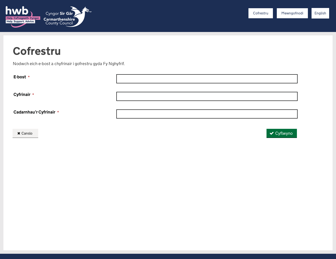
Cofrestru (260, 13)
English (320, 13)
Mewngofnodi (292, 13)
